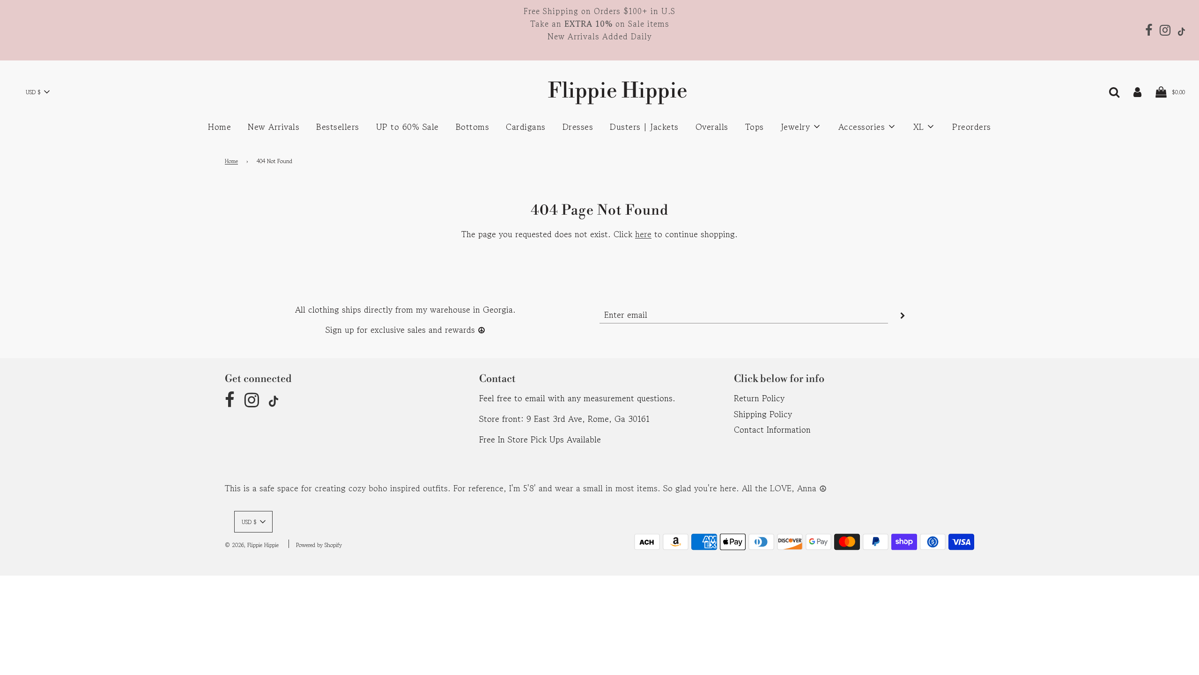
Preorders (971, 126)
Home (219, 126)
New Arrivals (273, 126)
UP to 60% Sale (407, 126)
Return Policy (759, 398)
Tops (754, 126)
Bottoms (472, 126)
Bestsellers (337, 126)
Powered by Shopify (319, 545)
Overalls (712, 126)
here (643, 234)
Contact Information (772, 429)
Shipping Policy (763, 414)
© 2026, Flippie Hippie (252, 545)
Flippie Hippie (599, 91)
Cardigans (526, 126)
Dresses (577, 126)
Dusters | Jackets (644, 126)
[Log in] (1137, 91)
